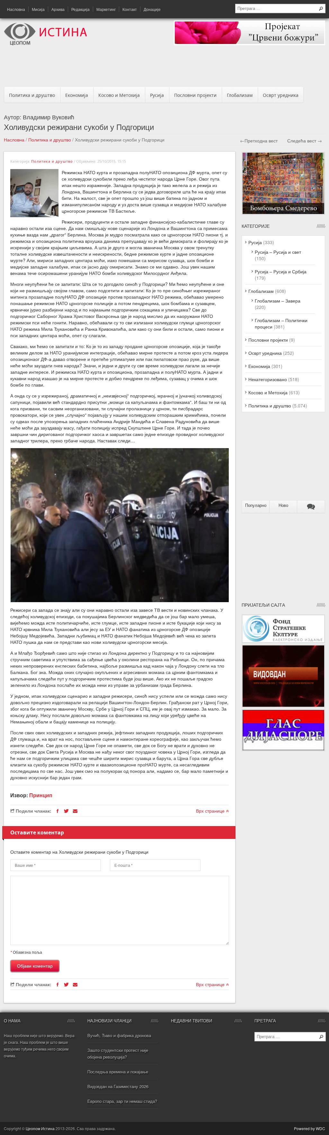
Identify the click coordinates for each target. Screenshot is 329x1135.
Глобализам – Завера (277, 300)
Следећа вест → (304, 140)
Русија (157, 95)
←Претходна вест (259, 140)
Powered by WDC (309, 1128)
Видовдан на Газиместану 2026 (117, 1086)
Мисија (38, 9)
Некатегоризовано (267, 379)
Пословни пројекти (195, 95)
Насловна (16, 9)
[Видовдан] (283, 706)
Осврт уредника (280, 95)
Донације (152, 9)
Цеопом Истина (40, 1128)
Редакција (80, 9)
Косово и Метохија (119, 95)
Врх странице (211, 810)
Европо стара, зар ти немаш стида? (122, 1101)
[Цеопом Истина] (45, 43)
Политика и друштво (32, 95)
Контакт (129, 9)
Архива (58, 9)
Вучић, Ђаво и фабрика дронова (119, 1035)
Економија (76, 95)
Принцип (40, 795)
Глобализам (240, 95)
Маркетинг (106, 9)
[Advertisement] (164, 68)
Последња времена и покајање (117, 1072)
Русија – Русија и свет (278, 252)
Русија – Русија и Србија (281, 271)
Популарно (255, 505)
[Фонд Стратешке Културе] (283, 641)
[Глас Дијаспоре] (283, 749)
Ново (283, 505)
